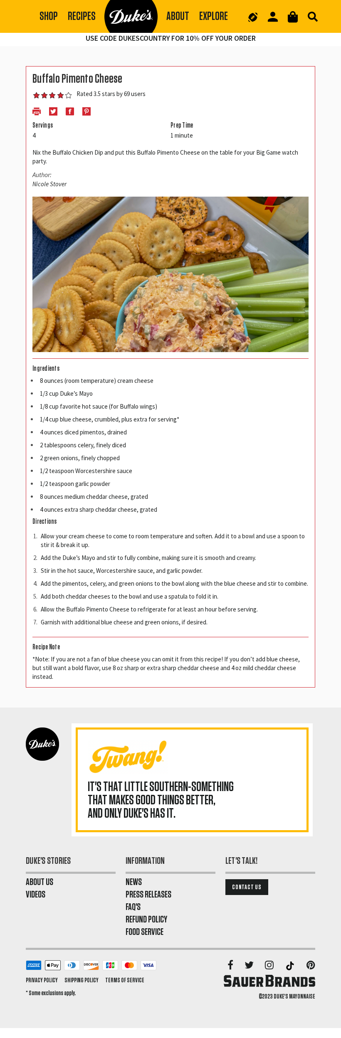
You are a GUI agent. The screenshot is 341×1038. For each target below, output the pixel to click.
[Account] (273, 16)
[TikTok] (291, 966)
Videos (35, 895)
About (177, 16)
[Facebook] (231, 966)
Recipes (82, 16)
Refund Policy (146, 920)
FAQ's (133, 907)
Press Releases (148, 895)
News (134, 882)
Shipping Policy (81, 980)
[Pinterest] (310, 966)
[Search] (313, 16)
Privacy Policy (42, 980)
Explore (213, 16)
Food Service (144, 932)
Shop (49, 16)
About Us (39, 882)
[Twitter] (250, 966)
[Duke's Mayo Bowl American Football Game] (253, 16)
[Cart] (293, 16)
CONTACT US (247, 887)
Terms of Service (124, 980)
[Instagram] (270, 966)
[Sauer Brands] (269, 981)
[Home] (131, 16)
